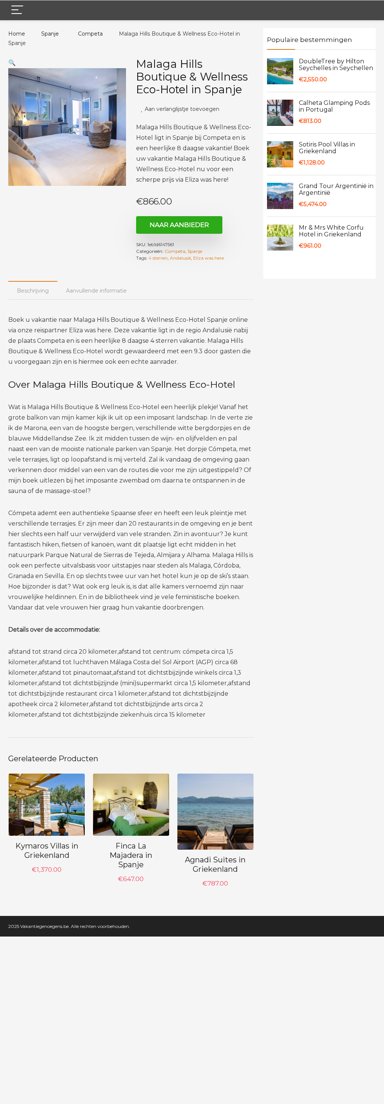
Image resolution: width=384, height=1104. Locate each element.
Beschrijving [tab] (33, 290)
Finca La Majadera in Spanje (131, 855)
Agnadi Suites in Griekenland (215, 864)
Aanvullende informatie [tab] (96, 290)
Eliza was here (208, 258)
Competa (90, 33)
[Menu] (17, 10)
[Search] (364, 10)
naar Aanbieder (179, 225)
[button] (12, 62)
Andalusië (180, 258)
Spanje (50, 33)
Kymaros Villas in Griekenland (46, 850)
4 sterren (158, 258)
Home (16, 33)
